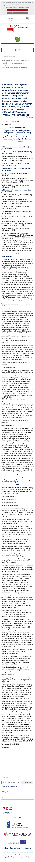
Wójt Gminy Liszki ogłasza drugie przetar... (15, 68)
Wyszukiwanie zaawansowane (18, 21)
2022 (2, 65)
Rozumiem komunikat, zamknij (17, 10)
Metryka (4, 791)
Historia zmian (6, 798)
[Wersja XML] (29, 118)
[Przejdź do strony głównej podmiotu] (17, 28)
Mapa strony (7, 813)
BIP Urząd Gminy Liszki (20, 61)
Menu (17, 50)
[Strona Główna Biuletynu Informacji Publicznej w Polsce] (7, 808)
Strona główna (5, 61)
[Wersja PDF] (27, 118)
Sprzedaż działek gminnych (18, 63)
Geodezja (4, 63)
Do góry (17, 818)
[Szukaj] (27, 18)
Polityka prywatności (17, 13)
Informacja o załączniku (9, 786)
